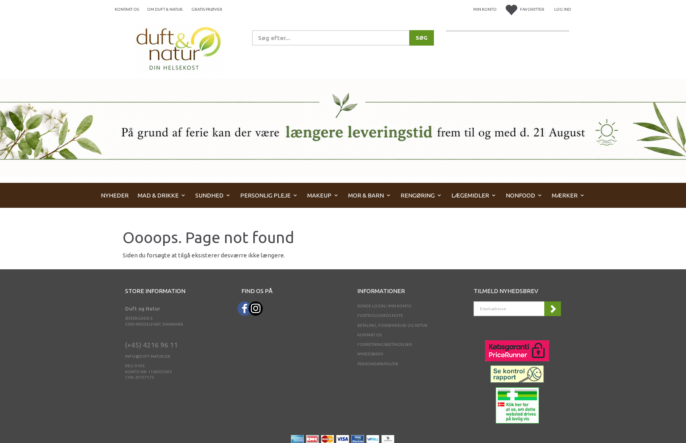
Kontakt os (127, 9)
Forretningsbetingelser (384, 344)
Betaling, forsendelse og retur (392, 325)
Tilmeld (552, 308)
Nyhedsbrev (370, 354)
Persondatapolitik (377, 364)
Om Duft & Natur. (165, 9)
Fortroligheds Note (380, 315)
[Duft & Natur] (179, 48)
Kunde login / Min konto (384, 306)
